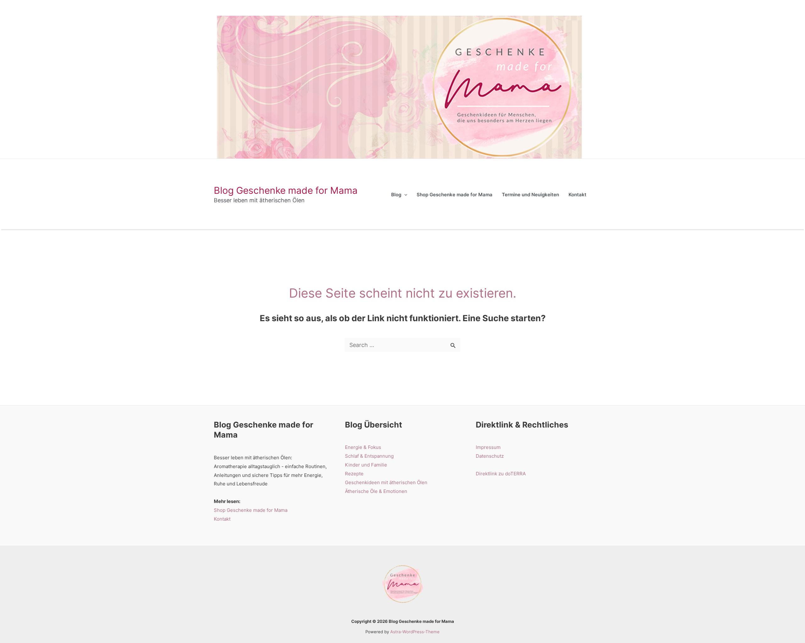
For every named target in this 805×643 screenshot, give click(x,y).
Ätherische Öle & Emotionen (376, 491)
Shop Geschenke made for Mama (250, 510)
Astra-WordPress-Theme (415, 631)
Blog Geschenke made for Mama (286, 190)
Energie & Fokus (363, 447)
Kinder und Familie (366, 465)
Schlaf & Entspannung (369, 456)
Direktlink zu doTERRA (501, 474)
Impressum (488, 447)
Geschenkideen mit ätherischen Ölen (386, 482)
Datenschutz (490, 456)
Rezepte (354, 474)
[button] (404, 194)
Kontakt (222, 519)
